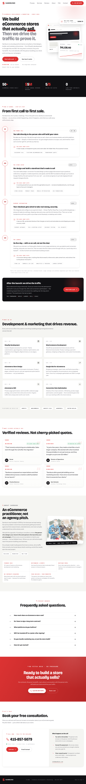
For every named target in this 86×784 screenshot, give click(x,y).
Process (32, 3)
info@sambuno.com (57, 761)
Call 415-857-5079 (38, 690)
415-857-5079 (78, 3)
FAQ (59, 3)
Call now (11, 749)
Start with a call (9, 59)
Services (39, 3)
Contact (65, 3)
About (53, 3)
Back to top (78, 779)
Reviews (46, 3)
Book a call (52, 690)
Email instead (25, 749)
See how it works (27, 59)
